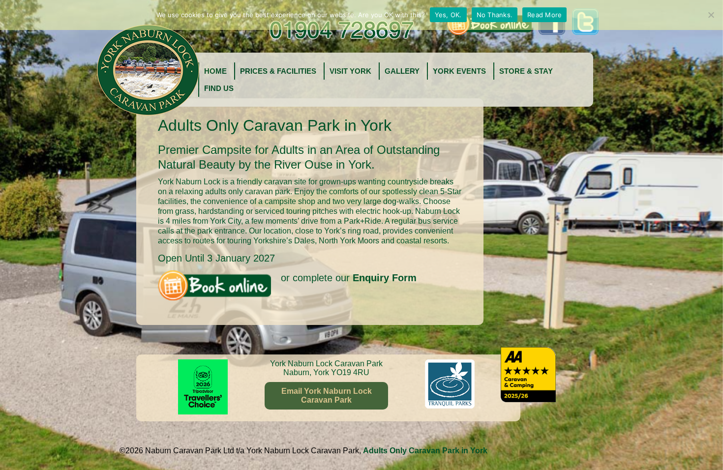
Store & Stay (526, 71)
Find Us (219, 88)
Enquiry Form (385, 277)
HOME (215, 71)
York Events (459, 71)
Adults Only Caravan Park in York (425, 450)
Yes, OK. (448, 15)
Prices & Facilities (278, 71)
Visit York (350, 71)
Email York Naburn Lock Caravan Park (326, 395)
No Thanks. (495, 15)
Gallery (402, 71)
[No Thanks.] (711, 15)
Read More (544, 15)
